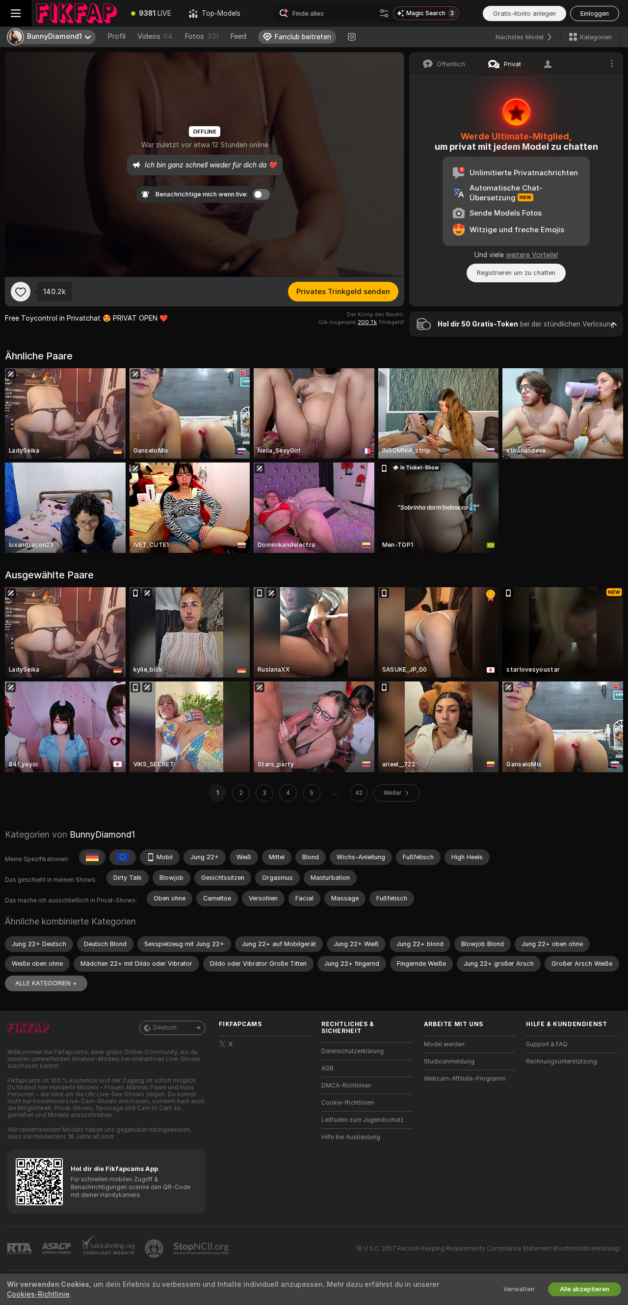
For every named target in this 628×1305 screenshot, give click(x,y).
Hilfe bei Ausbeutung (350, 1137)
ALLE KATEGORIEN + (46, 983)
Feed (238, 36)
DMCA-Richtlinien (346, 1085)
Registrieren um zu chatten (516, 272)
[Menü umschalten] (15, 13)
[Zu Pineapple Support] (155, 1248)
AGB (327, 1068)
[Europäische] (122, 857)
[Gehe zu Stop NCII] (202, 1248)
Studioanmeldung (449, 1061)
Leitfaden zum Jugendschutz (362, 1119)
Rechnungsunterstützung (561, 1061)
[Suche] (384, 13)
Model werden (444, 1044)
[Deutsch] (92, 857)
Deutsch (165, 1027)
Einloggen (594, 13)
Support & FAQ (547, 1044)
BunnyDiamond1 (102, 834)
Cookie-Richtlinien (347, 1102)
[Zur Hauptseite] (76, 13)
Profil (116, 36)
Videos (155, 36)
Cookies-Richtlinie (38, 1294)
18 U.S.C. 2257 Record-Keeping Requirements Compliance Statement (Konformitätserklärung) (488, 1248)
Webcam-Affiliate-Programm (465, 1078)
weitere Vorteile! (532, 255)
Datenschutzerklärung (352, 1051)
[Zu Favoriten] (20, 291)
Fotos (201, 36)
